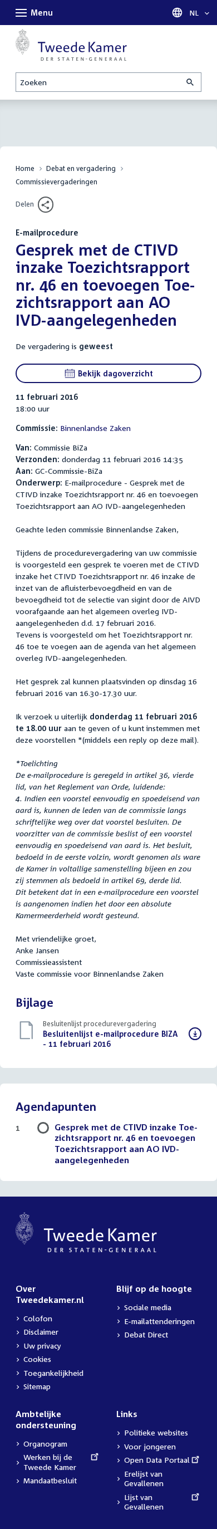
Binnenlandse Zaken (95, 428)
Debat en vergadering (81, 168)
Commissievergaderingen (56, 182)
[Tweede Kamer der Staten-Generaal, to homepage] (71, 45)
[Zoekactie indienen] (191, 82)
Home (25, 168)
